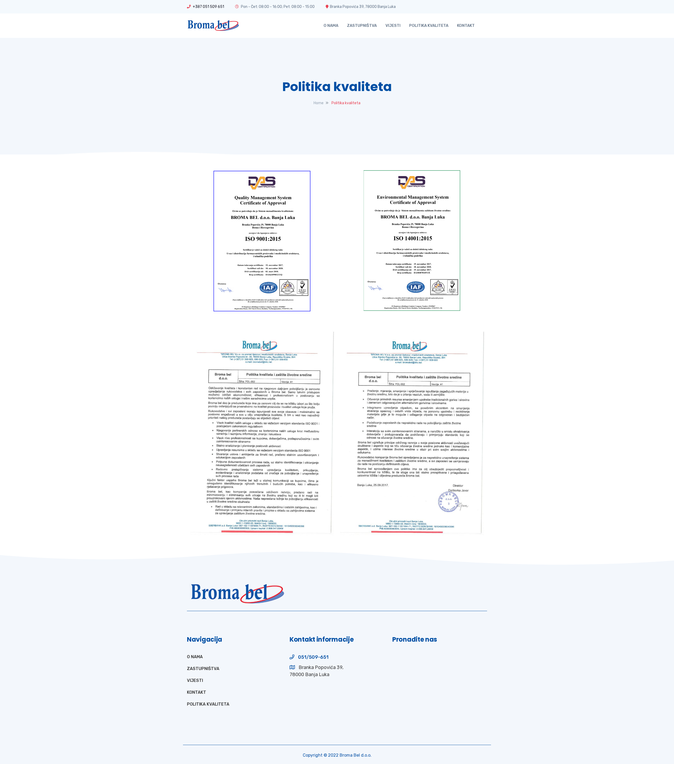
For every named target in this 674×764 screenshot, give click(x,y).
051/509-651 (313, 657)
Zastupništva (362, 25)
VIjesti (392, 25)
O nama (331, 25)
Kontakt (466, 25)
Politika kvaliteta (428, 25)
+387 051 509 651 (208, 6)
